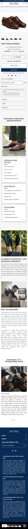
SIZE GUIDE (9, 61)
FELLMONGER (14, 524)
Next (25, 22)
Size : (15, 57)
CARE (3, 103)
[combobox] (20, 57)
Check (25, 82)
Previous (3, 22)
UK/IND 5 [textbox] (18, 57)
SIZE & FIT (5, 107)
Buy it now (14, 70)
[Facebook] (12, 451)
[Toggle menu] (1, 3)
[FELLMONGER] (14, 4)
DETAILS (4, 99)
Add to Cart (14, 65)
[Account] (24, 3)
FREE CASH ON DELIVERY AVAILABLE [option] (14, 1)
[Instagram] (15, 451)
